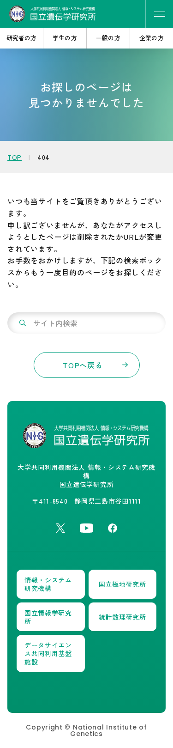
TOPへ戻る (83, 365)
